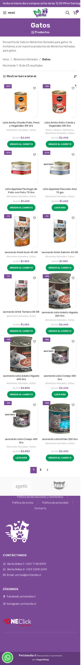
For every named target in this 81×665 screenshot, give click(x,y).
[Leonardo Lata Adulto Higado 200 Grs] (59, 291)
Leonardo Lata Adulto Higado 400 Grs (21, 377)
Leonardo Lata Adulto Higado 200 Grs (60, 314)
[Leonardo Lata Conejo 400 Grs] (21, 418)
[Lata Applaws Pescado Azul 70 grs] (59, 167)
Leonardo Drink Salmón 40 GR (60, 252)
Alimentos (68, 130)
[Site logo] (40, 12)
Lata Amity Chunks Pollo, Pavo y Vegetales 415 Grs (21, 124)
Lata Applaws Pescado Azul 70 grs (60, 190)
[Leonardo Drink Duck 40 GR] (21, 231)
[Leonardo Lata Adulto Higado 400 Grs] (21, 354)
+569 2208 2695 (36, 569)
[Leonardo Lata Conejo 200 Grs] (59, 354)
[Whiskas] (59, 486)
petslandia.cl (27, 596)
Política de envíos (23, 502)
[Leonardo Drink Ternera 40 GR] (21, 291)
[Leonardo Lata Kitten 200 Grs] (59, 418)
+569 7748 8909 (35, 564)
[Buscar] (67, 12)
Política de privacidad (55, 502)
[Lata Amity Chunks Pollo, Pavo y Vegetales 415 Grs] (21, 101)
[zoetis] (21, 486)
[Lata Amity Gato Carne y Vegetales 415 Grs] (59, 101)
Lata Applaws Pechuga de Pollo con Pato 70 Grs (21, 190)
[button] (21, 144)
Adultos (57, 130)
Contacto (40, 508)
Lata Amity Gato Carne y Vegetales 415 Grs (60, 124)
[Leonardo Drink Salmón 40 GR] (59, 231)
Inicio (6, 59)
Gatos (32, 130)
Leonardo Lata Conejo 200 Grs (60, 377)
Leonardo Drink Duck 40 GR (21, 252)
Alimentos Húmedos (25, 59)
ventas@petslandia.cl (28, 575)
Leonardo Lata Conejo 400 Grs (21, 441)
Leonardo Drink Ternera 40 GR (21, 311)
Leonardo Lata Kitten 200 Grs (60, 439)
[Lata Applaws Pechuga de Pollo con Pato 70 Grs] (21, 167)
